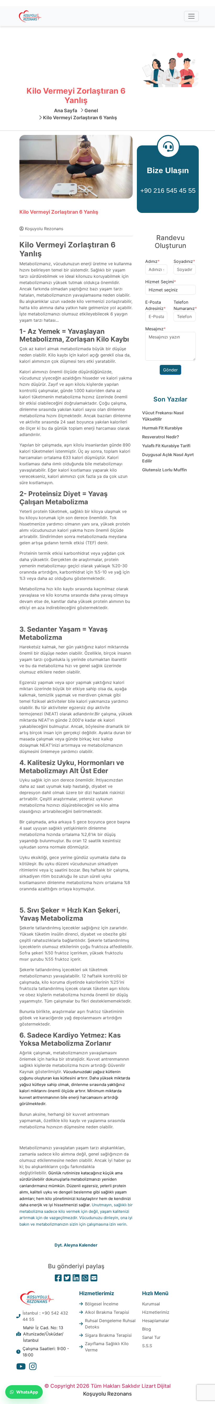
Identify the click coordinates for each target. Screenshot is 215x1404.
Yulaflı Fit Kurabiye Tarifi (166, 445)
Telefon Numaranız (185, 305)
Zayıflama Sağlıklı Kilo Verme (107, 1346)
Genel (91, 110)
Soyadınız (184, 261)
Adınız (152, 261)
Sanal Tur (151, 1337)
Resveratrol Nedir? (160, 436)
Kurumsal (151, 1303)
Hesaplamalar (155, 1320)
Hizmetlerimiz (155, 1312)
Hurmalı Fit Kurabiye (162, 428)
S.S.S (147, 1345)
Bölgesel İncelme (101, 1303)
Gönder (170, 369)
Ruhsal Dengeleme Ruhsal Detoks (110, 1323)
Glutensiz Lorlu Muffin (164, 469)
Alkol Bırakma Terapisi (107, 1312)
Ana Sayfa (65, 110)
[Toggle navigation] (191, 16)
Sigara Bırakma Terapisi (108, 1335)
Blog (146, 1329)
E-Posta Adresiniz (155, 305)
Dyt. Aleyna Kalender (76, 1245)
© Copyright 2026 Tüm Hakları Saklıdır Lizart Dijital (107, 1386)
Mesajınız (155, 328)
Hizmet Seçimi (160, 281)
